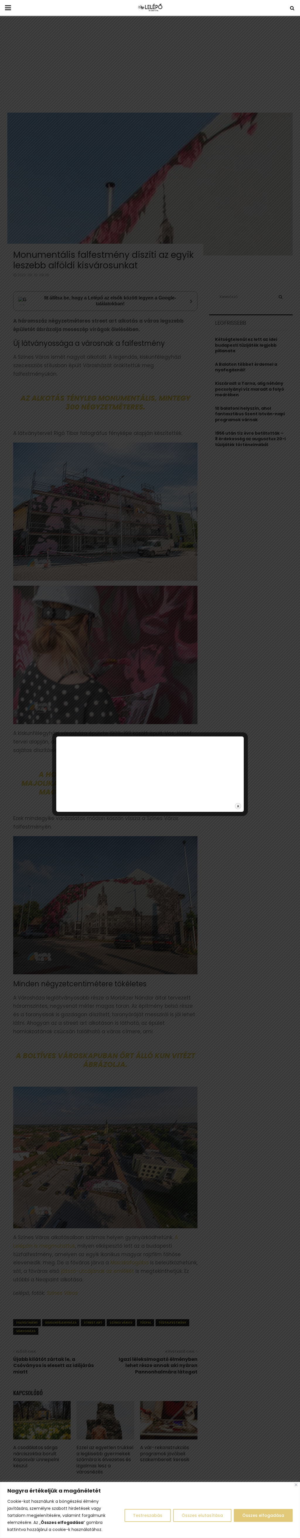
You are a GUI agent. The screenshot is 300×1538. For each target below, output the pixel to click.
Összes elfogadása (263, 1515)
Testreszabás (147, 1515)
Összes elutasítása (202, 1515)
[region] (150, 1510)
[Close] (296, 1484)
